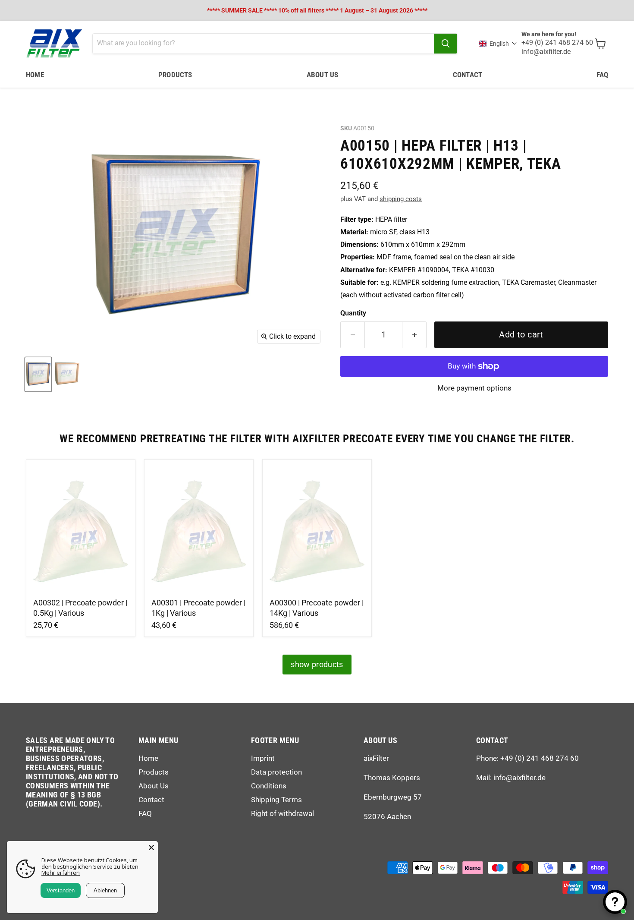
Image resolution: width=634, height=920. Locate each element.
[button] (497, 43)
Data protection (276, 772)
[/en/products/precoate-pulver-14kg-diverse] (317, 529)
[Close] (151, 847)
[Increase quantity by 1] (414, 334)
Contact (467, 74)
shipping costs (401, 199)
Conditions (268, 785)
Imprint (263, 758)
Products (175, 74)
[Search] (445, 44)
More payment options (474, 388)
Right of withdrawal (282, 813)
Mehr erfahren (60, 872)
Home (35, 74)
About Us (322, 74)
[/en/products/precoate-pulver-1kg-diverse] (199, 529)
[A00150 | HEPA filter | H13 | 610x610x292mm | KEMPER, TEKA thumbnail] (38, 374)
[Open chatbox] (615, 902)
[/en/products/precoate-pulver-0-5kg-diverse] (81, 529)
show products (317, 664)
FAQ (602, 74)
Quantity (353, 313)
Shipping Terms (276, 799)
